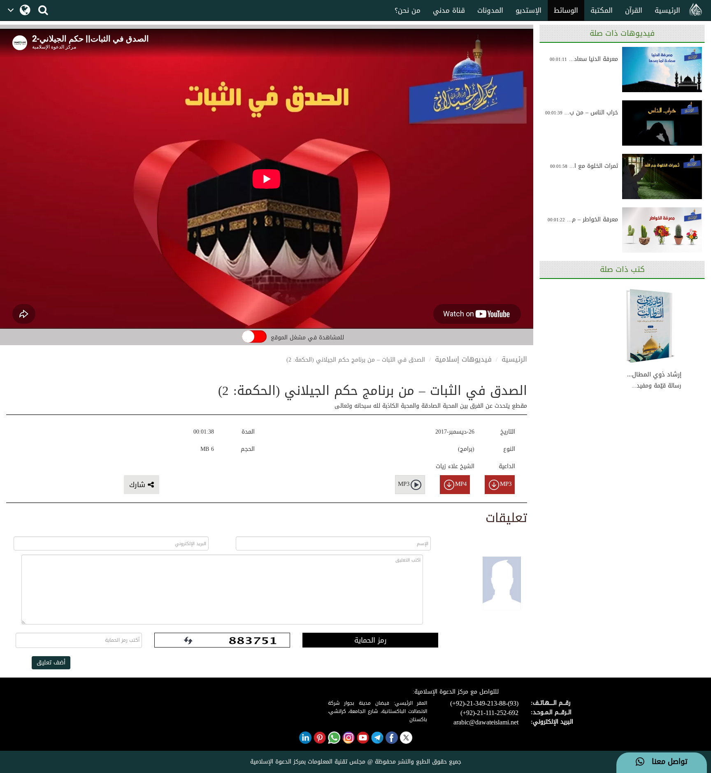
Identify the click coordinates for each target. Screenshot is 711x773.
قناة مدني (449, 10)
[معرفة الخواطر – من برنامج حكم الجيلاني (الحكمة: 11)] (662, 230)
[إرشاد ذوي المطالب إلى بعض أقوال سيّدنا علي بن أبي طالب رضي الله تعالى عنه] (650, 326)
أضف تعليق (51, 662)
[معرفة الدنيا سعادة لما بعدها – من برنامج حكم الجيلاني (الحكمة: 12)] (662, 69)
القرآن (633, 10)
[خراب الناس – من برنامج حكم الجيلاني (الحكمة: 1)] (662, 123)
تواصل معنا (666, 762)
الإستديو (528, 10)
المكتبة (601, 10)
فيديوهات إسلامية (463, 359)
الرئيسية (667, 10)
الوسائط (566, 10)
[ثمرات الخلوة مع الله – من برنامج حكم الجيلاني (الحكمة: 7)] (662, 176)
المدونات (490, 10)
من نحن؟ (408, 10)
